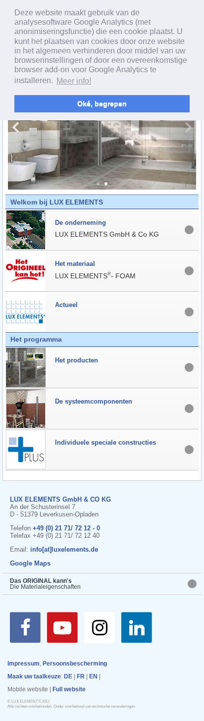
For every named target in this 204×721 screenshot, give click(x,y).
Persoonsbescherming (75, 663)
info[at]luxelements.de (64, 549)
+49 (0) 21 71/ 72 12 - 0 (66, 528)
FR (81, 676)
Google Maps (30, 563)
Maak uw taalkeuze (34, 676)
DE (68, 676)
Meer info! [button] (73, 81)
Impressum (23, 663)
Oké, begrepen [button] (102, 103)
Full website (69, 689)
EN (93, 676)
